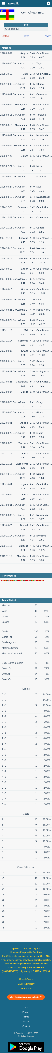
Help (26, 1007)
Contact (26, 1026)
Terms (26, 1017)
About (26, 1021)
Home (26, 36)
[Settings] (48, 3)
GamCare (26, 988)
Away (48, 36)
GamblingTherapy (26, 984)
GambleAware (26, 979)
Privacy (26, 1012)
